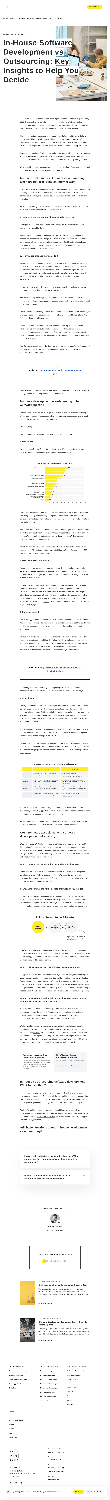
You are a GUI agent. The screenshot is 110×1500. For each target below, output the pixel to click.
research (36, 1032)
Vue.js (69, 1400)
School (11, 1424)
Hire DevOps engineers (48, 1396)
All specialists (45, 1401)
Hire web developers (47, 1371)
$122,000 (34, 598)
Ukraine (26, 146)
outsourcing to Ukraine (46, 1116)
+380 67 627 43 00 (54, 1460)
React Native (71, 1392)
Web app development (17, 1375)
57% (63, 449)
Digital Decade (60, 119)
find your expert (48, 1366)
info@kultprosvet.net (56, 1452)
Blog (10, 1433)
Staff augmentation (74, 1375)
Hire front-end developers (49, 1384)
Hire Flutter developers (48, 1392)
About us (12, 1416)
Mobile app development (18, 1379)
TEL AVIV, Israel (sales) (56, 1471)
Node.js (70, 1404)
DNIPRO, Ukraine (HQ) (56, 1468)
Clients (11, 1429)
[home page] (5, 7)
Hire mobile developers (48, 1375)
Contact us (13, 1437)
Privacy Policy (53, 1479)
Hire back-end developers (49, 1388)
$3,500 (46, 601)
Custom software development (20, 1371)
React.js (70, 1396)
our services (15, 1366)
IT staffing (12, 1388)
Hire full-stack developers (49, 1379)
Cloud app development (17, 1384)
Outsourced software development (79, 1371)
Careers (11, 1420)
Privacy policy (94, 1492)
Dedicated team (72, 1379)
